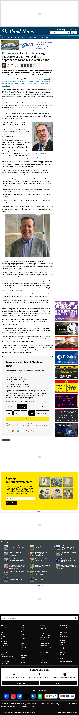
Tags (61, 650)
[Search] (76, 37)
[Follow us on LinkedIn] (33, 696)
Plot (61, 634)
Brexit (2, 634)
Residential (63, 628)
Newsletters (63, 655)
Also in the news (5, 628)
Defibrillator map (66, 662)
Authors (62, 652)
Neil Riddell (11, 65)
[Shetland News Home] (18, 34)
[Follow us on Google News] (51, 696)
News (3, 625)
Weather (23, 652)
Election (3, 654)
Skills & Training (44, 662)
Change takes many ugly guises (68, 553)
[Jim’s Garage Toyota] (66, 415)
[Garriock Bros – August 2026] (66, 386)
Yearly (44, 407)
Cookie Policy (54, 704)
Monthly (22, 407)
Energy (3, 659)
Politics (23, 638)
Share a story (21, 704)
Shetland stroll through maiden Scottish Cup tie (16, 559)
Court (2, 650)
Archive (62, 648)
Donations (13, 706)
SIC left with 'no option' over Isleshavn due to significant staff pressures (68, 548)
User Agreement (32, 704)
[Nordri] (66, 430)
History (23, 627)
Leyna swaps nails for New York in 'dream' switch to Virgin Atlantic (17, 566)
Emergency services (7, 657)
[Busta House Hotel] (66, 328)
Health (22, 625)
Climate (3, 639)
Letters (23, 658)
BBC (41, 650)
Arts (2, 632)
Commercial (44, 643)
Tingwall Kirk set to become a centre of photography (41, 573)
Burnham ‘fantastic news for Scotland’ (42, 578)
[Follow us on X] (26, 696)
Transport (23, 647)
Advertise (13, 704)
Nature (23, 634)
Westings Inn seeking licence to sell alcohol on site (68, 566)
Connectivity (4, 643)
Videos (62, 658)
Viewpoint (23, 662)
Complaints (5, 706)
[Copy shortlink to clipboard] (31, 65)
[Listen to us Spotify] (40, 696)
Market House (44, 652)
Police (22, 636)
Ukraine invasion (25, 650)
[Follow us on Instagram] (13, 696)
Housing (23, 630)
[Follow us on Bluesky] (19, 696)
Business (3, 637)
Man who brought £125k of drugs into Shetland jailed (17, 546)
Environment (4, 663)
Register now (20, 683)
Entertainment (5, 661)
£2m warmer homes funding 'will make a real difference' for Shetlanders (42, 554)
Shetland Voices (45, 635)
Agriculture (4, 630)
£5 (17, 413)
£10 (31, 413)
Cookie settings (72, 704)
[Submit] (76, 618)
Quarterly (33, 407)
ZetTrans (43, 654)
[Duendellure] (66, 401)
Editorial (42, 625)
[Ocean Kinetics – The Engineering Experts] (27, 45)
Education (4, 652)
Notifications (23, 706)
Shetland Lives (44, 637)
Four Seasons (44, 640)
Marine (23, 632)
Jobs (42, 658)
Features (43, 629)
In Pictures (43, 631)
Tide (61, 644)
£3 (9, 413)
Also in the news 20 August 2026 (41, 559)
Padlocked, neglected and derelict (17, 572)
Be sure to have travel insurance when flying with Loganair (15, 579)
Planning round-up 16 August (41, 546)
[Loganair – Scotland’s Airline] (66, 343)
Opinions (24, 655)
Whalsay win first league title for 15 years (42, 565)
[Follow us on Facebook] (6, 696)
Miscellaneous (64, 637)
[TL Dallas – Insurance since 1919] (66, 357)
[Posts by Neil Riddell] (4, 65)
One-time (11, 407)
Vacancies (43, 660)
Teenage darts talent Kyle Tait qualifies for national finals (69, 560)
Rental (62, 630)
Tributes (42, 633)
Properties (63, 625)
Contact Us (4, 704)
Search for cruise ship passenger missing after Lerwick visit (16, 553)
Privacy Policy (44, 704)
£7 (24, 413)
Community (4, 641)
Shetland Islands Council (47, 648)
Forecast (62, 642)
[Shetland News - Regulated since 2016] (67, 696)
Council (3, 648)
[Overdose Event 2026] (66, 302)
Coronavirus (10, 53)
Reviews (23, 660)
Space (22, 643)
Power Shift (24, 641)
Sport (22, 645)
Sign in (74, 33)
